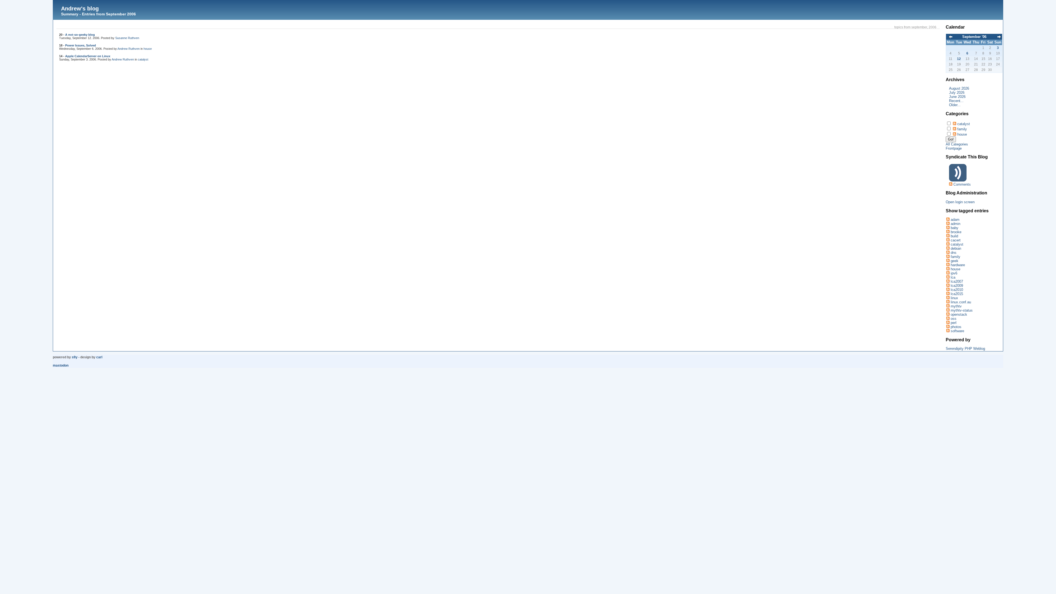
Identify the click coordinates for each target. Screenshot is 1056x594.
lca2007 (957, 281)
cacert (956, 240)
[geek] (948, 261)
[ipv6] (948, 273)
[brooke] (948, 232)
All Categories (957, 144)
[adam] (948, 220)
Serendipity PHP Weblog (965, 348)
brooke (956, 232)
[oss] (948, 319)
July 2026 (956, 92)
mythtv (956, 306)
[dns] (948, 253)
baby (954, 228)
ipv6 (954, 273)
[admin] (948, 224)
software (957, 331)
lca (953, 277)
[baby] (948, 228)
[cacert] (948, 240)
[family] (948, 257)
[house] (948, 269)
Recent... (956, 101)
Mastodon (60, 365)
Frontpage (954, 148)
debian (956, 248)
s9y (75, 357)
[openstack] (948, 314)
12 (959, 59)
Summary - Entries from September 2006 (98, 14)
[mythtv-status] (948, 310)
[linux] (948, 298)
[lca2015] (948, 294)
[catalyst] (948, 244)
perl (953, 323)
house (148, 48)
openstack (959, 314)
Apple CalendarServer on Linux (87, 56)
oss (953, 319)
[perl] (948, 323)
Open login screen (960, 202)
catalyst (143, 59)
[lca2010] (948, 290)
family (962, 129)
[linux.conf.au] (948, 302)
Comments (962, 184)
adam (955, 220)
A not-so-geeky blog (80, 34)
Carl (99, 357)
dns (953, 253)
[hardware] (948, 265)
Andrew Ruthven (128, 48)
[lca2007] (948, 281)
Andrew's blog (80, 9)
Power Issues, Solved (80, 45)
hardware (958, 265)
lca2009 (957, 286)
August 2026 (959, 88)
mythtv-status (962, 310)
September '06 (974, 37)
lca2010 (957, 290)
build (954, 236)
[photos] (948, 327)
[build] (948, 236)
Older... (955, 105)
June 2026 (957, 97)
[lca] (948, 277)
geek (954, 261)
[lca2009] (948, 286)
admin (955, 224)
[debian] (948, 248)
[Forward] (999, 37)
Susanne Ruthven (127, 38)
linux (954, 298)
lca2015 (957, 294)
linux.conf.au (961, 302)
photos (956, 327)
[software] (948, 331)
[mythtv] (948, 306)
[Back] (950, 37)
